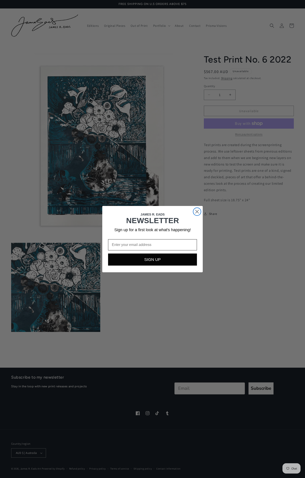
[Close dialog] (197, 212)
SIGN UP (152, 259)
